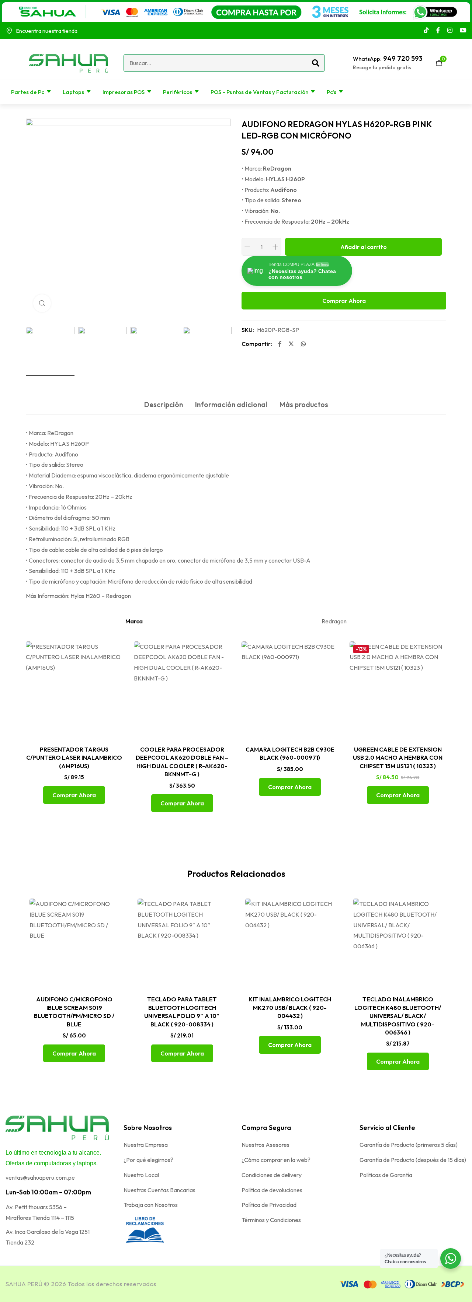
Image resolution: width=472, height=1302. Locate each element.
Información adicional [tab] (231, 404)
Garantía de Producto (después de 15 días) (413, 1159)
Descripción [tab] (163, 404)
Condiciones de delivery (272, 1175)
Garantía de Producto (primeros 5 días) (409, 1144)
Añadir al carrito (363, 247)
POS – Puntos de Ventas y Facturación (259, 91)
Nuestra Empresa (146, 1144)
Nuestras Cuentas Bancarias (159, 1190)
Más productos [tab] (304, 404)
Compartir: (257, 343)
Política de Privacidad (269, 1204)
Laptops (73, 91)
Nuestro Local (141, 1175)
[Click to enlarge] (42, 303)
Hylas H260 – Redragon (100, 595)
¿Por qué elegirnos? (148, 1159)
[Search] (315, 63)
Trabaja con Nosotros (151, 1204)
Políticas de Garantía (386, 1175)
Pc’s (331, 91)
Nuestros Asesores (265, 1144)
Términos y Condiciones (271, 1220)
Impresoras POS (124, 91)
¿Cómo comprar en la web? (276, 1159)
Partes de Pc (27, 91)
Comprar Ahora (344, 300)
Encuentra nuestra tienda (46, 30)
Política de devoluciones (272, 1190)
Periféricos (177, 91)
